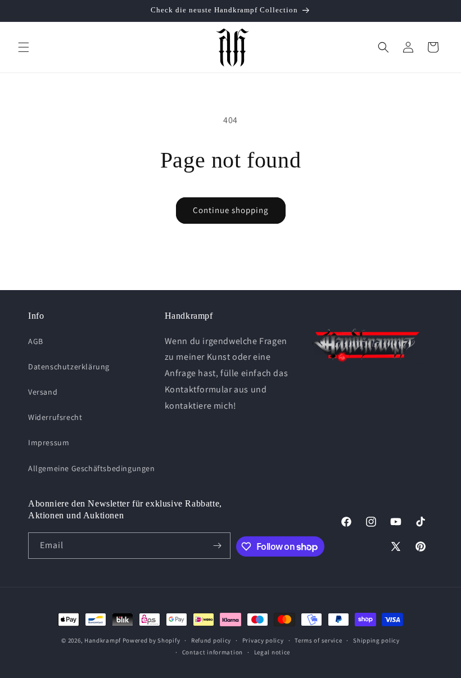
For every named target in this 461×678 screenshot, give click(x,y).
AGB (35, 341)
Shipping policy (376, 640)
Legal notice (272, 652)
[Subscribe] (217, 545)
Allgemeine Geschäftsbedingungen (91, 468)
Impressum (48, 442)
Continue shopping (231, 210)
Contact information (212, 652)
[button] (23, 47)
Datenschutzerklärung (69, 366)
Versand (42, 392)
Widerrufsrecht (55, 417)
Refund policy (211, 640)
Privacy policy (263, 640)
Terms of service (318, 640)
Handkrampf (102, 640)
